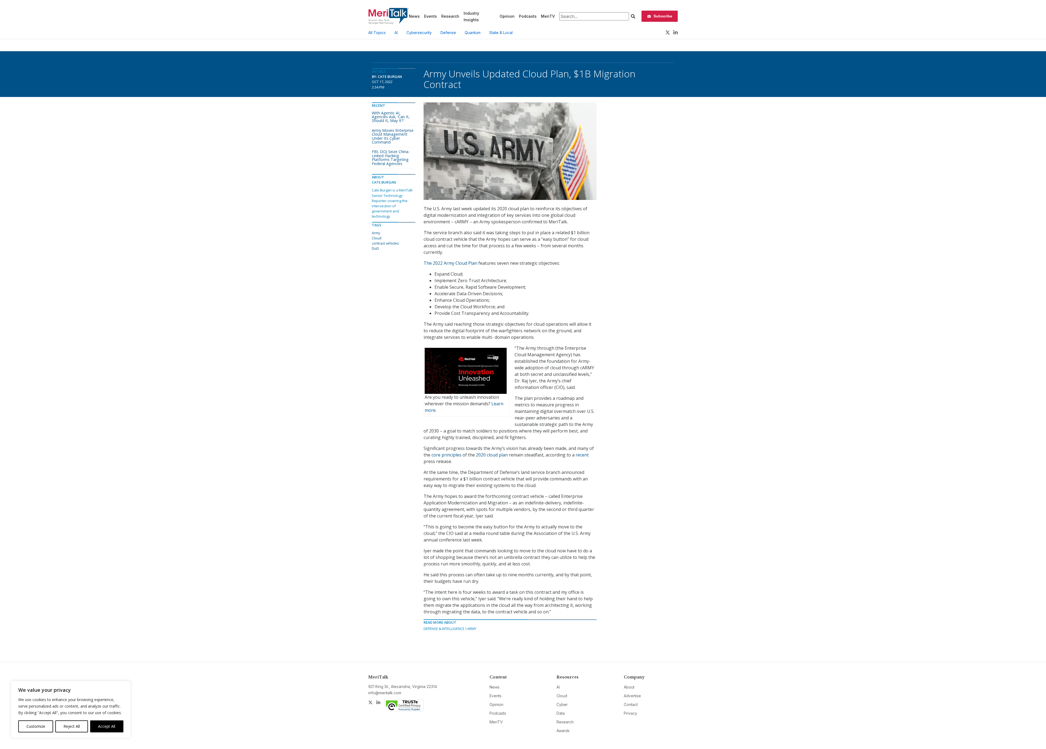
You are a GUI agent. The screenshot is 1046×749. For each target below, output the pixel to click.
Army (471, 628)
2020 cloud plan (492, 455)
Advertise (632, 695)
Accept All (106, 726)
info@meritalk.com (384, 692)
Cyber (562, 704)
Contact (631, 704)
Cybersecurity (419, 32)
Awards (563, 730)
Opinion (507, 16)
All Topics (377, 32)
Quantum (473, 32)
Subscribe (662, 16)
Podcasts (528, 16)
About (629, 687)
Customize (35, 726)
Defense (448, 32)
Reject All (71, 726)
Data (561, 713)
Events (430, 16)
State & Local (501, 32)
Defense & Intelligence (444, 628)
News (414, 16)
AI (396, 32)
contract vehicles (385, 243)
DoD (375, 248)
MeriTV (548, 16)
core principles (446, 455)
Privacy (630, 713)
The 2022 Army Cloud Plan (450, 263)
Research (450, 16)
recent (582, 455)
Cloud (376, 238)
